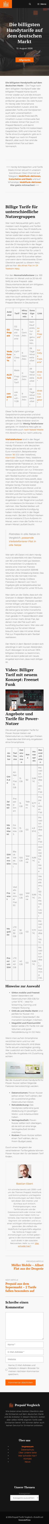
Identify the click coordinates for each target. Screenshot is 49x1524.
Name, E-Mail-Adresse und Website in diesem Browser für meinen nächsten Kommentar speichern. (23, 1370)
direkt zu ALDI (39, 375)
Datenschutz (27, 1449)
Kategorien (24, 1493)
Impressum (28, 1446)
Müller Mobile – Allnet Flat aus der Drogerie (27, 1266)
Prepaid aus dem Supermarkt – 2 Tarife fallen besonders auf (20, 1287)
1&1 (14, 454)
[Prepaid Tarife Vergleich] (6, 4)
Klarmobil (10, 457)
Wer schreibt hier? (27, 1455)
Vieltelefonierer (13, 439)
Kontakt (28, 1458)
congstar (9, 396)
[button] (30, 4)
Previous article (35, 1261)
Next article (11, 1280)
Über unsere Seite (28, 1452)
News (27, 1461)
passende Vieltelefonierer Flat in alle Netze (22, 541)
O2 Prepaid (9, 332)
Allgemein (24, 59)
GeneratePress (24, 1520)
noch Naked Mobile (33, 429)
